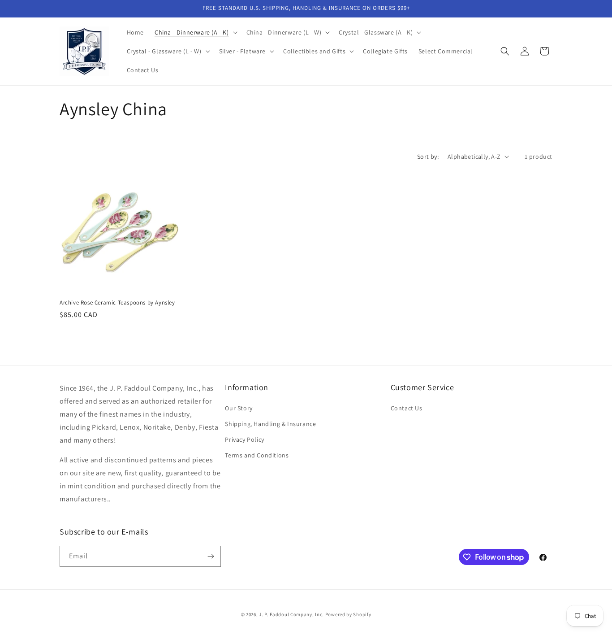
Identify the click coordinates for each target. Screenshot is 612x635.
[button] (195, 32)
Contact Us (406, 408)
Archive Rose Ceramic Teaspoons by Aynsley (117, 302)
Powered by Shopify (348, 614)
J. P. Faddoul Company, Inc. (291, 614)
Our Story (238, 408)
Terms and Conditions (257, 455)
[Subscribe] (210, 556)
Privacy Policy (244, 439)
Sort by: (428, 156)
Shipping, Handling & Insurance (270, 424)
